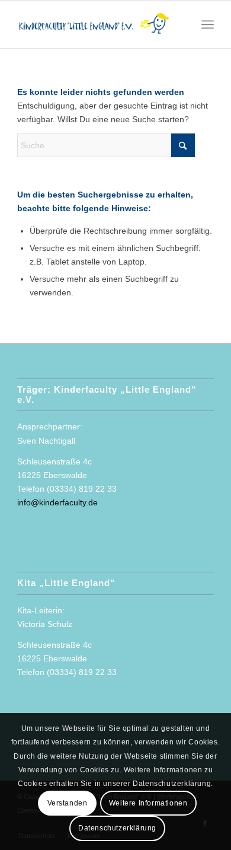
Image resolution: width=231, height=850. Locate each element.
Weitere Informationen (148, 803)
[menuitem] (207, 24)
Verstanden (67, 803)
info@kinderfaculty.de (57, 502)
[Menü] (207, 24)
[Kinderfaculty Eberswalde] (95, 24)
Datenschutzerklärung (117, 828)
